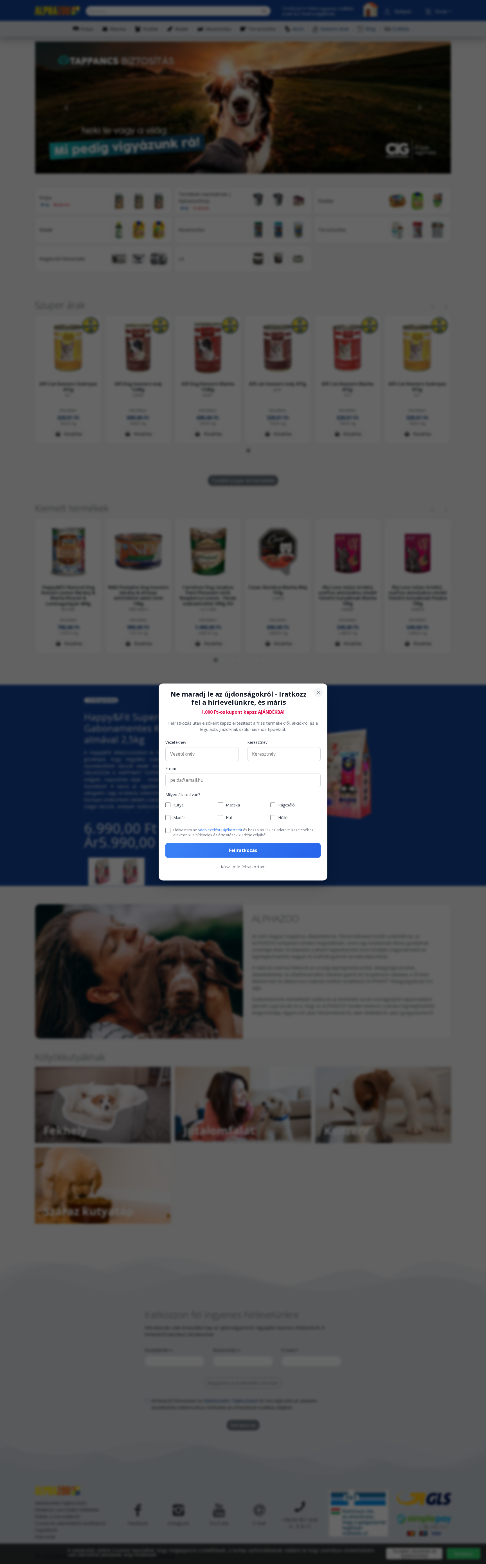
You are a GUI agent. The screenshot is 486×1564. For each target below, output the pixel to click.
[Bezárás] (318, 692)
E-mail (171, 768)
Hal (229, 817)
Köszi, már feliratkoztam (243, 867)
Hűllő (282, 817)
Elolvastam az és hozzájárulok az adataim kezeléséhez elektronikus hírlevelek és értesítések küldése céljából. (243, 832)
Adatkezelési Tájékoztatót (220, 829)
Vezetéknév (175, 742)
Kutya (178, 805)
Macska (233, 805)
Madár (179, 817)
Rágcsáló (286, 805)
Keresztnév (257, 742)
